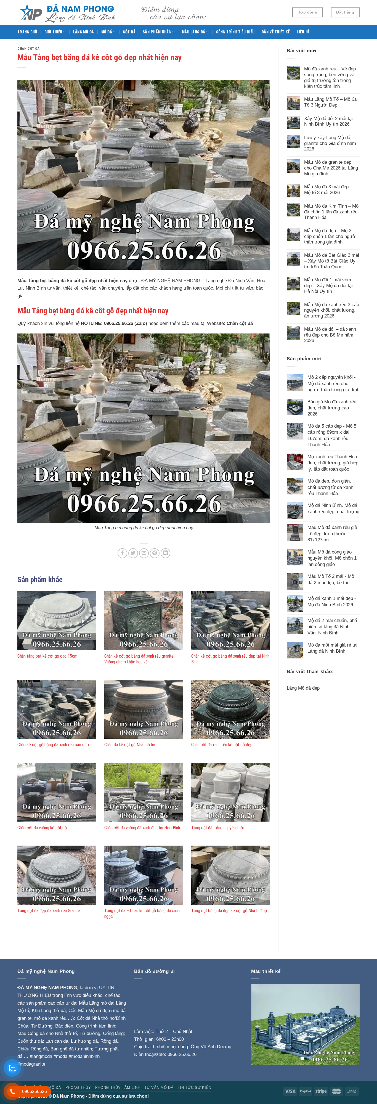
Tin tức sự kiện (194, 1088)
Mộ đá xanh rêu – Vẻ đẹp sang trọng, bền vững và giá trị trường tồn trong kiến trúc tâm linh (330, 77)
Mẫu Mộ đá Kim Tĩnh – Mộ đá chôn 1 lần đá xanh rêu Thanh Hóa (331, 211)
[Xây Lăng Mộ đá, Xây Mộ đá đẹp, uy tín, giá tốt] (114, 12)
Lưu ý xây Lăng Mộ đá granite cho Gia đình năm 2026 (330, 143)
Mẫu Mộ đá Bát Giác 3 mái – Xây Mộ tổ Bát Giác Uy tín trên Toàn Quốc (331, 260)
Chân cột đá (28, 49)
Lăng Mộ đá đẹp (303, 688)
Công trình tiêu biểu (235, 32)
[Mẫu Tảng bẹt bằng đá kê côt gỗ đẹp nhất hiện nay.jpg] (143, 427)
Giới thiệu (53, 32)
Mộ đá (106, 32)
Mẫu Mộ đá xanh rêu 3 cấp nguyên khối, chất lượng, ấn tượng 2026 (331, 310)
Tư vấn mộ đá (158, 1088)
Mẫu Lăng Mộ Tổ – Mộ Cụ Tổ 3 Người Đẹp (330, 102)
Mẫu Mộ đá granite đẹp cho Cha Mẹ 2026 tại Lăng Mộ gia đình (331, 167)
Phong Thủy (78, 1088)
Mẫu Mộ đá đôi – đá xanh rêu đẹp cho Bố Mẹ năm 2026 (330, 334)
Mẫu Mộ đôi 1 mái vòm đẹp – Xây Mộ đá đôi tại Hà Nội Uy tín (328, 285)
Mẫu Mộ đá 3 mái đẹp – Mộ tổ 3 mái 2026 (328, 189)
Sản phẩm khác (157, 32)
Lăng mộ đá (83, 32)
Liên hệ (303, 32)
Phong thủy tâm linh (117, 1088)
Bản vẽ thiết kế (276, 32)
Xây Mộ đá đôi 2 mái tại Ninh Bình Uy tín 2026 (328, 121)
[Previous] (260, 1024)
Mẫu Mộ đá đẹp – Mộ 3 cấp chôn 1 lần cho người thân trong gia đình (330, 236)
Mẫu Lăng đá (193, 32)
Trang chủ (27, 32)
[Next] (350, 1024)
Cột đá (129, 32)
